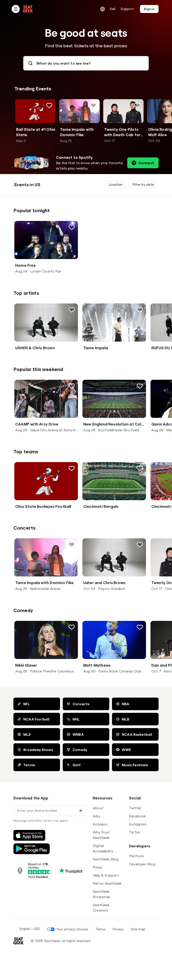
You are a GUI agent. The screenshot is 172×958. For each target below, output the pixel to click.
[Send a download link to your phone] (80, 810)
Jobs (96, 816)
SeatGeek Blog (105, 859)
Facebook (137, 816)
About (98, 808)
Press (97, 867)
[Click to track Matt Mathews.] (139, 627)
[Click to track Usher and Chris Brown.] (139, 544)
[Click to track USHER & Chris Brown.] (71, 309)
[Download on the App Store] (29, 835)
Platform (136, 856)
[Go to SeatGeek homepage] (28, 9)
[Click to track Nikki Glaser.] (71, 627)
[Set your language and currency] (102, 9)
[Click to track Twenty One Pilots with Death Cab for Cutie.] (137, 105)
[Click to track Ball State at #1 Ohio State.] (49, 105)
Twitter (135, 808)
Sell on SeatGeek (107, 883)
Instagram (137, 824)
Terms (100, 929)
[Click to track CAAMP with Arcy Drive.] (71, 386)
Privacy (118, 929)
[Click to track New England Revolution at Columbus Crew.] (139, 386)
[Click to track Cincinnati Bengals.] (139, 468)
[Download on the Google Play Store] (31, 848)
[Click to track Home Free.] (71, 227)
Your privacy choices (72, 929)
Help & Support (106, 875)
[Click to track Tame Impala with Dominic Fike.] (93, 105)
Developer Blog (142, 864)
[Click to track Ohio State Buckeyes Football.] (71, 468)
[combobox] (86, 63)
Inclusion (100, 824)
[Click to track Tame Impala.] (139, 309)
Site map (138, 929)
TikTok (134, 832)
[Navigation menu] (16, 9)
